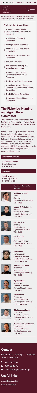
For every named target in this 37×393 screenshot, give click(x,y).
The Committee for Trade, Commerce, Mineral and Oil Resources (16, 74)
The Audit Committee (14, 62)
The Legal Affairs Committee (17, 45)
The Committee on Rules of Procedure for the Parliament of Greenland (18, 31)
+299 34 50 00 (11, 362)
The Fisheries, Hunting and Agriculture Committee (16, 67)
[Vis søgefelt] (27, 9)
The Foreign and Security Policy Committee (18, 56)
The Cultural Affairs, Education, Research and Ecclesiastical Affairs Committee (19, 87)
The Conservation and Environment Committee (19, 99)
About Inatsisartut (9, 381)
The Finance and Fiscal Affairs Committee (17, 50)
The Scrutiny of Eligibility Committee (15, 39)
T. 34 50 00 (18, 203)
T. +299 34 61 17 (8, 166)
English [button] (8, 2)
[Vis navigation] (32, 9)
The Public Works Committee (17, 94)
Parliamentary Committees (24, 16)
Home (3, 16)
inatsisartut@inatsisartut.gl (17, 369)
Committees (10, 16)
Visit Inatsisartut (8, 384)
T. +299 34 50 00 (20, 261)
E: (3, 164)
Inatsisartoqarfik (25, 2)
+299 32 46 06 (11, 366)
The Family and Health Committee (19, 81)
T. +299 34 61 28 (8, 181)
